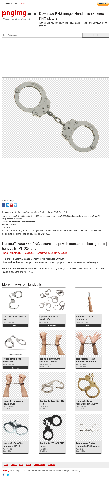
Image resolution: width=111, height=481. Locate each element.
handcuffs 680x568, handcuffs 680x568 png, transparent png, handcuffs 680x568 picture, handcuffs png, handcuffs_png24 (55, 216)
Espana (22, 3)
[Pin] (11, 205)
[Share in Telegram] (7, 205)
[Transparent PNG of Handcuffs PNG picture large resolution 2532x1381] (88, 428)
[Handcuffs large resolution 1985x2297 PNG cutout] (89, 385)
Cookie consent (39, 464)
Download (15, 326)
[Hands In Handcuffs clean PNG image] (52, 343)
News (21, 464)
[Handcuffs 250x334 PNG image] (52, 428)
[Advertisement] (55, 58)
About (6, 464)
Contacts (51, 464)
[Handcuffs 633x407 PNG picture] (52, 385)
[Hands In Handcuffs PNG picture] (15, 385)
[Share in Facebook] (3, 205)
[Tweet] (15, 205)
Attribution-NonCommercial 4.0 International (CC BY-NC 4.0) (40, 212)
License (14, 464)
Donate (28, 464)
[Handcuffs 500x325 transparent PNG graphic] (15, 427)
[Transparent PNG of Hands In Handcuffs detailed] (88, 343)
